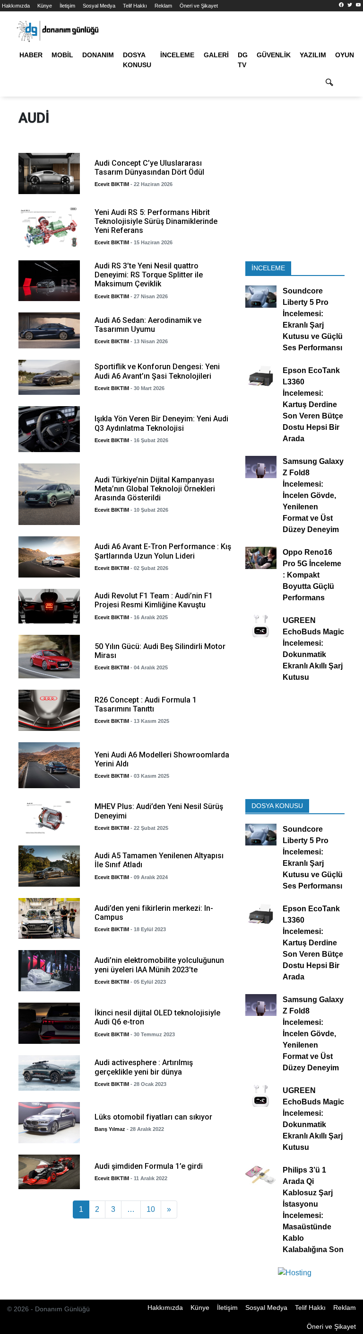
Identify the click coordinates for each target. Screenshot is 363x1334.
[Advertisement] (295, 204)
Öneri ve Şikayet (199, 6)
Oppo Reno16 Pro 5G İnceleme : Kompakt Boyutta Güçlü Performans (312, 575)
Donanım (98, 55)
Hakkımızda (16, 6)
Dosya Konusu (137, 60)
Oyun (344, 55)
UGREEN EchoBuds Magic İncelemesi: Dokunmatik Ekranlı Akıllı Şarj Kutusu (313, 649)
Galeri (216, 55)
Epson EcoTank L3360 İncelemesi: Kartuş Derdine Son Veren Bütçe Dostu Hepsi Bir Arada (313, 405)
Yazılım (313, 55)
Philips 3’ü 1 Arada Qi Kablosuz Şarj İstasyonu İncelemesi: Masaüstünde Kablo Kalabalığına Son (313, 1210)
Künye (44, 6)
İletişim (67, 6)
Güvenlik (274, 55)
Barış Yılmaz (110, 1129)
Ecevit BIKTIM (112, 184)
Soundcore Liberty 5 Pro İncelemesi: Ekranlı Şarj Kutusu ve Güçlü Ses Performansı (313, 319)
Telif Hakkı (135, 6)
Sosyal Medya (99, 6)
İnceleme (177, 55)
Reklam (163, 6)
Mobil (62, 55)
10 (151, 1209)
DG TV (243, 60)
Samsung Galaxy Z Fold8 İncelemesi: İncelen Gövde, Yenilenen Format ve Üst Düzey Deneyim (313, 496)
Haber (31, 55)
